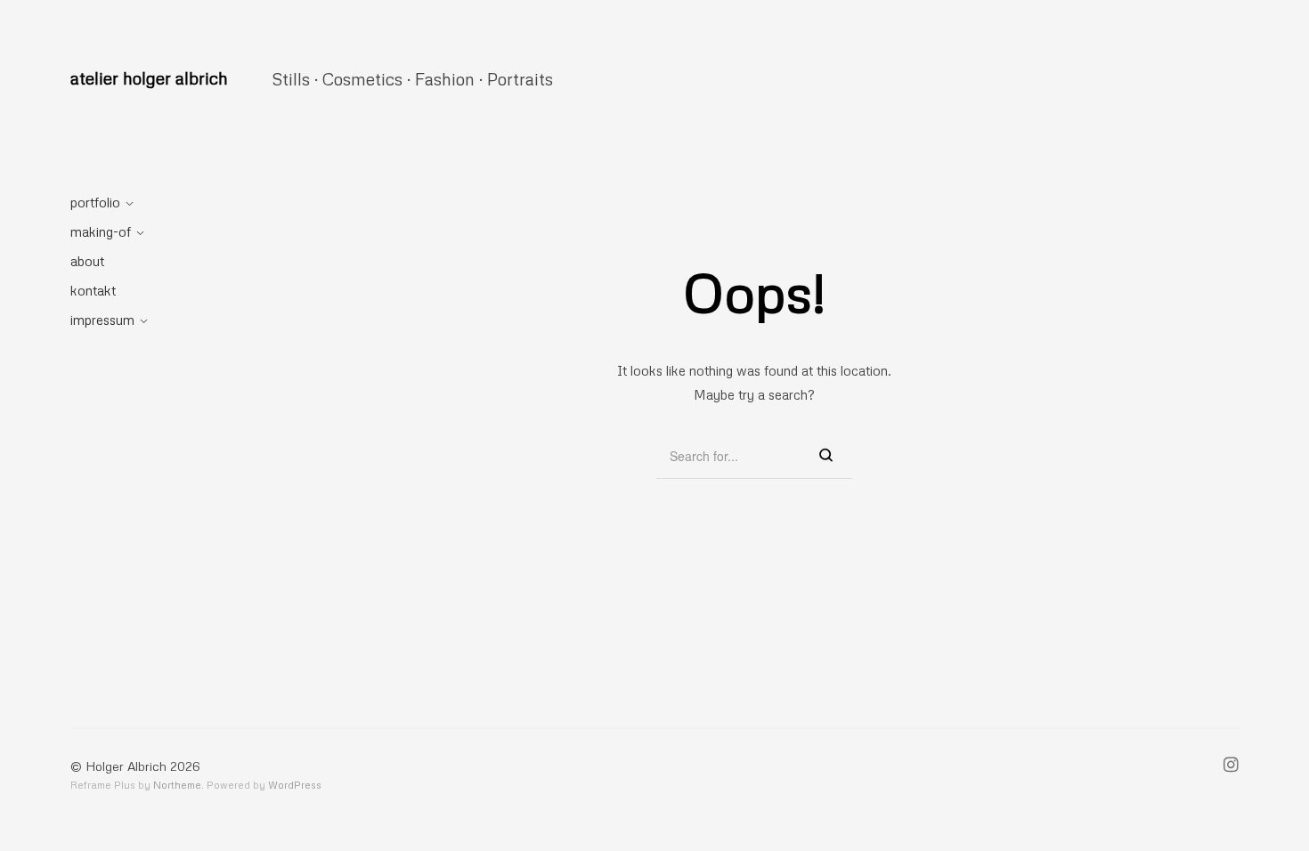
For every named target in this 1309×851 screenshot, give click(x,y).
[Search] (826, 456)
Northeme (177, 785)
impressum (102, 320)
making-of (100, 231)
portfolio (95, 202)
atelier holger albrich (149, 78)
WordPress (294, 785)
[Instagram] (1231, 766)
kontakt (93, 290)
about (87, 261)
